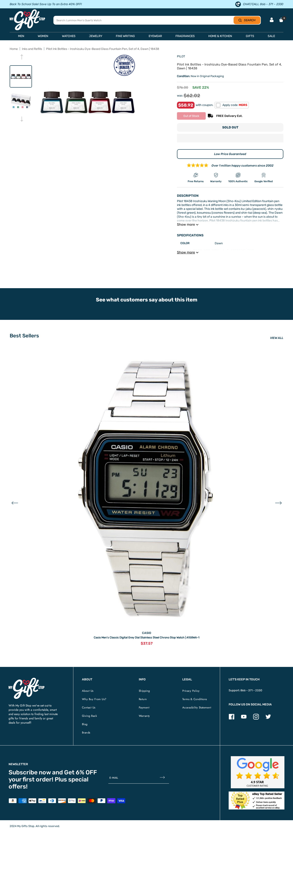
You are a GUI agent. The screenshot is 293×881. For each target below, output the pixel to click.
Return (143, 699)
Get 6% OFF (80, 772)
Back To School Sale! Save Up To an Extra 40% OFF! (46, 4)
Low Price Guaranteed (230, 154)
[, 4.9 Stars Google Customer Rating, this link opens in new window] (258, 772)
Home (14, 49)
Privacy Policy (191, 691)
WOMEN (43, 36)
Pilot (181, 56)
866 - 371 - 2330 (251, 690)
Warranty (144, 716)
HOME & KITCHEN (220, 36)
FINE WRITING (125, 36)
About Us (88, 691)
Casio (146, 633)
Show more (186, 224)
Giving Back (89, 716)
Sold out (230, 127)
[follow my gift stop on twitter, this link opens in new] (268, 718)
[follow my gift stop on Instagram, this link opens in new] (256, 718)
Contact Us (88, 707)
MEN (21, 36)
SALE (271, 36)
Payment (144, 707)
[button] (230, 138)
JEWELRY (95, 36)
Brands (86, 732)
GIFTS (250, 36)
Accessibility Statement (196, 707)
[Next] (21, 119)
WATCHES (69, 36)
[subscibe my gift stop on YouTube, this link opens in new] (244, 718)
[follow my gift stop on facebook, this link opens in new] (231, 718)
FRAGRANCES (185, 36)
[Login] (271, 20)
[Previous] (21, 57)
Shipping (144, 691)
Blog (85, 724)
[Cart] (281, 20)
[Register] (162, 778)
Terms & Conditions (194, 699)
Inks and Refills (32, 49)
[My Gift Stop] (26, 679)
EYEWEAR (155, 36)
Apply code (234, 105)
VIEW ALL (276, 338)
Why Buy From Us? (94, 699)
